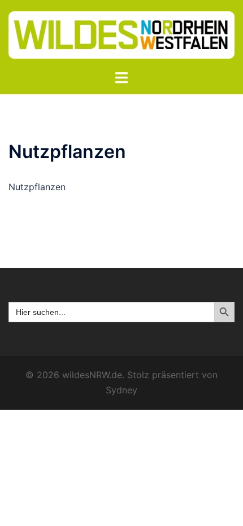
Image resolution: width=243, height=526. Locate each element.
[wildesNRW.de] (121, 34)
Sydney (121, 390)
